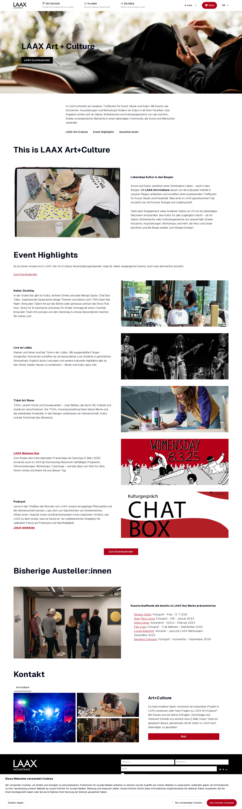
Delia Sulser (141, 622)
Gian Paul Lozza (144, 618)
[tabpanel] (121, 717)
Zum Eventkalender (25, 274)
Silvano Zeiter (142, 614)
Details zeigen (16, 802)
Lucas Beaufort (144, 631)
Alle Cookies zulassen (222, 802)
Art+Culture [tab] (22, 687)
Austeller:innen (128, 132)
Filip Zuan (140, 626)
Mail (183, 736)
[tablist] (121, 687)
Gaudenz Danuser (145, 639)
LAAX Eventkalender (37, 60)
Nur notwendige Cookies (188, 802)
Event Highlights (103, 132)
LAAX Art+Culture (77, 132)
